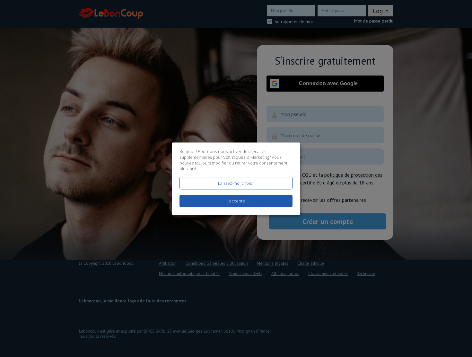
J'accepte (236, 201)
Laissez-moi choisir (236, 183)
